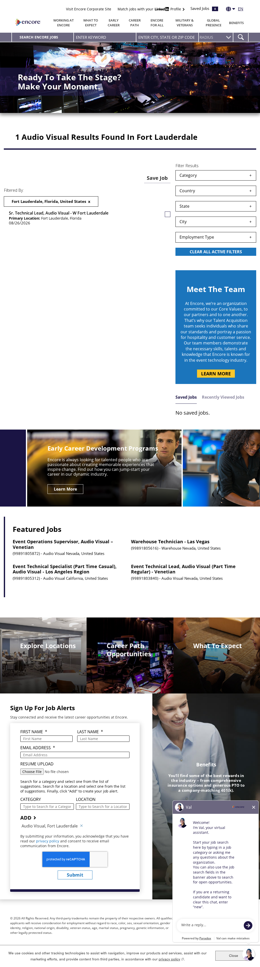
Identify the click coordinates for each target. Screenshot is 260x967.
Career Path (135, 22)
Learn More (216, 374)
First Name (33, 731)
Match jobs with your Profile (150, 9)
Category (188, 175)
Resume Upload (37, 764)
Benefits (236, 23)
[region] (215, 214)
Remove (81, 825)
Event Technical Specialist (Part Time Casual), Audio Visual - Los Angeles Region (65, 569)
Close (233, 955)
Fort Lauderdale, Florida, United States (49, 201)
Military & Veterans (184, 22)
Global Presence (213, 22)
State (184, 206)
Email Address (37, 747)
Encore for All (157, 22)
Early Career (114, 22)
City (183, 221)
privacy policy (48, 841)
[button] (167, 214)
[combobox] (167, 37)
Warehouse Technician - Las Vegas (170, 542)
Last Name (90, 731)
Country (187, 191)
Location (85, 799)
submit (75, 875)
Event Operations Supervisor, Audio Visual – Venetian (63, 544)
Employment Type (197, 237)
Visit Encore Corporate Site (88, 9)
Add (25, 817)
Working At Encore (63, 22)
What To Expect (90, 22)
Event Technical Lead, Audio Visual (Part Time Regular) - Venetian (183, 569)
